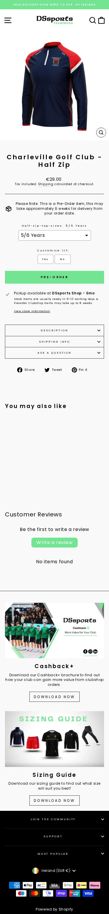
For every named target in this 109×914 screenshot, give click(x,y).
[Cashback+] (54, 631)
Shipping (45, 184)
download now (54, 800)
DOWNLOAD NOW (54, 696)
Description (54, 330)
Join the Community (53, 819)
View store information (32, 311)
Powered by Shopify (54, 909)
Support (53, 836)
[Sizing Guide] (54, 739)
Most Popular (53, 854)
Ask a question (54, 353)
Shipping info (54, 342)
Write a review (54, 542)
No (62, 259)
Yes (45, 259)
